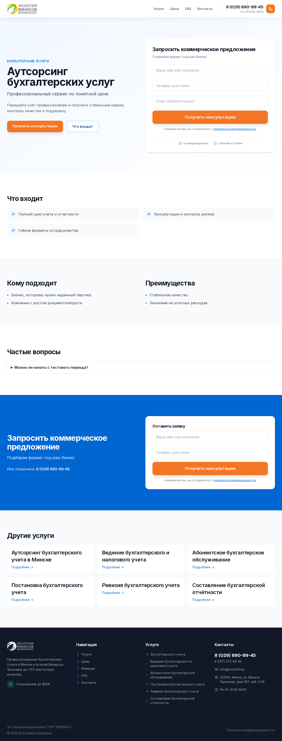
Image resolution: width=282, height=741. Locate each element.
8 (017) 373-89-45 (228, 661)
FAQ (188, 9)
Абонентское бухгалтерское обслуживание (172, 675)
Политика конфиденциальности (250, 730)
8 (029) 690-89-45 (244, 7)
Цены (174, 9)
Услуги (159, 9)
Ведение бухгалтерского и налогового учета (171, 663)
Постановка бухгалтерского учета (177, 684)
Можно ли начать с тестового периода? (51, 367)
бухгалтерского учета (168, 654)
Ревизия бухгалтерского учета (175, 691)
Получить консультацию (35, 126)
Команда (88, 668)
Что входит (82, 126)
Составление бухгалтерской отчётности (172, 701)
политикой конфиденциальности (234, 129)
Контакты (205, 9)
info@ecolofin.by (232, 669)
